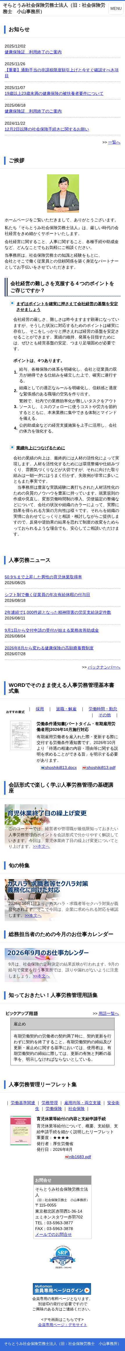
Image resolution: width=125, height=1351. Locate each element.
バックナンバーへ (104, 667)
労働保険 (54, 1108)
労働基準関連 (23, 1102)
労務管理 (50, 1102)
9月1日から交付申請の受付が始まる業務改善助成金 (52, 630)
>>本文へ (41, 846)
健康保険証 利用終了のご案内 (33, 52)
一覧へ (114, 142)
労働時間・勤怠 (103, 709)
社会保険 (76, 1108)
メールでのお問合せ (53, 1234)
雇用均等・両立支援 (82, 1102)
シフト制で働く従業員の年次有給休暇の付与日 (47, 594)
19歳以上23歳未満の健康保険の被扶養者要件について (54, 93)
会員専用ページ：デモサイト (62, 1325)
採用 (40, 709)
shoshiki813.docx (61, 767)
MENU (116, 8)
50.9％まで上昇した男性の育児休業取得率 (43, 577)
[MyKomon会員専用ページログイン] (62, 1293)
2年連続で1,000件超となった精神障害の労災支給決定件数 (58, 612)
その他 (105, 715)
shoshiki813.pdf (101, 767)
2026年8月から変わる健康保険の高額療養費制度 (49, 648)
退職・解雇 (66, 709)
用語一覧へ (109, 1013)
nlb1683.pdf (80, 1156)
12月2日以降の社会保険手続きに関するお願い (47, 129)
